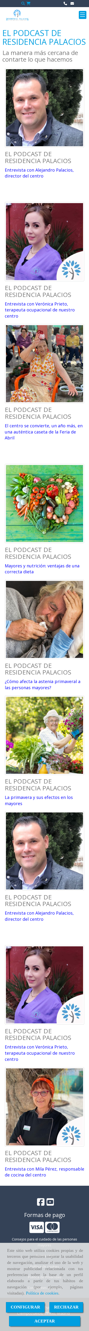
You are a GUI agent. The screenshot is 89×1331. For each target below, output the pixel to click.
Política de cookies (42, 1293)
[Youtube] (50, 1203)
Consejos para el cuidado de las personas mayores (44, 1242)
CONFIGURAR (25, 1307)
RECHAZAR (66, 1307)
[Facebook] (41, 1203)
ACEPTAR (44, 1321)
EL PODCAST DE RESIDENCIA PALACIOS (38, 157)
